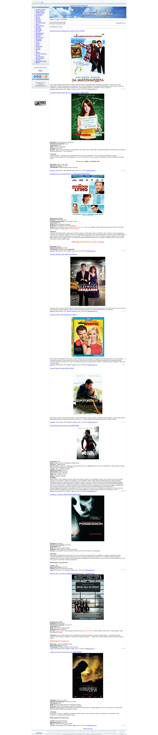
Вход (87, 5)
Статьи (57, 19)
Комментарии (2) (92, 89)
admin (72, 570)
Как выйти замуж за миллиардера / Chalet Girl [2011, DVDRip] (67, 31)
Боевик (52, 491)
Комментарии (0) (92, 311)
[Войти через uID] (34, 76)
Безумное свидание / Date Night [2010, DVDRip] (63, 254)
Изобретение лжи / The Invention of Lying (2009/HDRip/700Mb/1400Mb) (70, 174)
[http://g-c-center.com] (40, 105)
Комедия (52, 89)
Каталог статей (77, 5)
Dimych (74, 89)
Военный (52, 422)
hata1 (73, 170)
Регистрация (82, 5)
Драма (51, 570)
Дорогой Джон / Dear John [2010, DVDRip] (62, 368)
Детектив (52, 725)
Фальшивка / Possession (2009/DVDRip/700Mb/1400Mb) (65, 494)
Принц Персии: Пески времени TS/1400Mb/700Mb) (64, 425)
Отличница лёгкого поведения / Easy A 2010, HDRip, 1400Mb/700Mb (69, 92)
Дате (60, 26)
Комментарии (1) (91, 251)
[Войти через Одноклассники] (46, 76)
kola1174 (74, 491)
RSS (42, 2)
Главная (71, 5)
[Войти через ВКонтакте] (37, 76)
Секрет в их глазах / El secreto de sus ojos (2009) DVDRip (65, 652)
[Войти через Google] (43, 76)
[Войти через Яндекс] (40, 76)
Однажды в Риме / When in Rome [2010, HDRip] (63, 314)
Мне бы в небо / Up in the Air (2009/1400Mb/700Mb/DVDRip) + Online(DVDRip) (72, 573)
